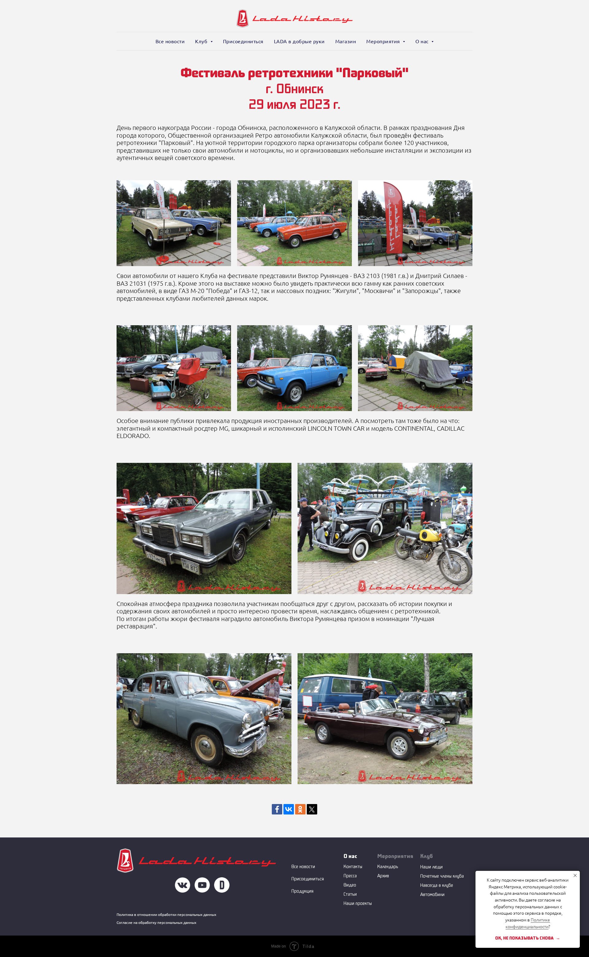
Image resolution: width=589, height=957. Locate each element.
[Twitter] (312, 809)
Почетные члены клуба (442, 876)
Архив (383, 876)
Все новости (170, 41)
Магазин (345, 41)
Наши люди (431, 867)
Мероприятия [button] (383, 41)
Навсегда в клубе (436, 885)
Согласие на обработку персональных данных (156, 923)
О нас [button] (422, 41)
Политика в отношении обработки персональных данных (166, 915)
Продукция (302, 891)
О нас (350, 856)
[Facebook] (277, 809)
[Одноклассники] (300, 809)
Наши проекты (358, 903)
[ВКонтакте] (288, 809)
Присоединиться (243, 41)
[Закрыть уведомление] (575, 875)
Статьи (350, 894)
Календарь (387, 866)
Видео (350, 885)
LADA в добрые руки (299, 41)
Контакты (353, 866)
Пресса (350, 876)
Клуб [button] (202, 41)
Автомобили (432, 894)
